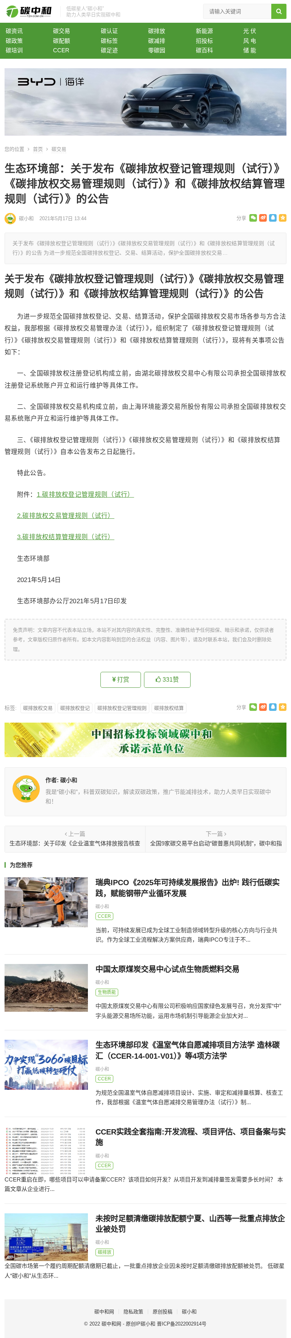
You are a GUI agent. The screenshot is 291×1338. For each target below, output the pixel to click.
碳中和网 (104, 1312)
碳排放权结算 (169, 708)
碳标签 (109, 41)
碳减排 (156, 41)
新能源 (204, 31)
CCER (61, 50)
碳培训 (14, 50)
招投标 (204, 41)
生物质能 (107, 992)
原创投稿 (162, 1312)
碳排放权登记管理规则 (122, 708)
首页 (38, 149)
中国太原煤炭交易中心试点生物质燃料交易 (167, 969)
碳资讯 (14, 31)
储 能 (249, 50)
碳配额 (61, 41)
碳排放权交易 (38, 708)
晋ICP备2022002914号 (182, 1324)
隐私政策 (133, 1312)
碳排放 (156, 31)
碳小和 (26, 218)
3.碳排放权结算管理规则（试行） (65, 537)
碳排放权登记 (75, 708)
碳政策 (14, 41)
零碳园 (156, 50)
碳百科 (204, 50)
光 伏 (249, 31)
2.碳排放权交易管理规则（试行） (65, 515)
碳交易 (61, 31)
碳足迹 (109, 50)
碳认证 (109, 31)
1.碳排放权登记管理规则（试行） (85, 494)
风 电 (249, 41)
